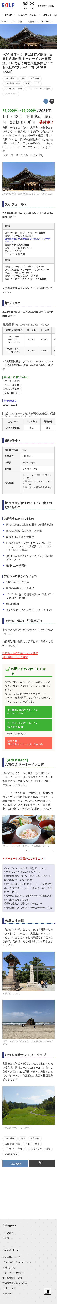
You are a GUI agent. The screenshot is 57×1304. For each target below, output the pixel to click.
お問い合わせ (9, 1267)
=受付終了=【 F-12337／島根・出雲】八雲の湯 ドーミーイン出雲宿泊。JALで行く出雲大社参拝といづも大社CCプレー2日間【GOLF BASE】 (27, 63)
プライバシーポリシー (13, 1272)
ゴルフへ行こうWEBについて (17, 1262)
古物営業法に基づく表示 (14, 1283)
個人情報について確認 (15, 657)
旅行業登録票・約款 (12, 1278)
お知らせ (6, 1293)
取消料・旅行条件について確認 (20, 653)
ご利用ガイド (9, 1288)
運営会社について (11, 1257)
